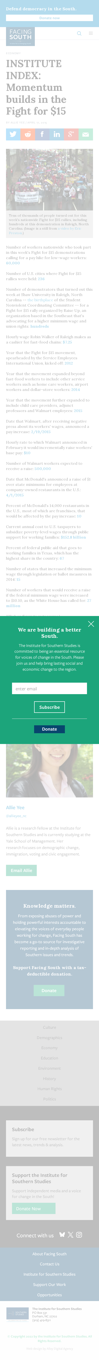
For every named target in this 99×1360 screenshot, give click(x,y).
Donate (49, 729)
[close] (91, 624)
